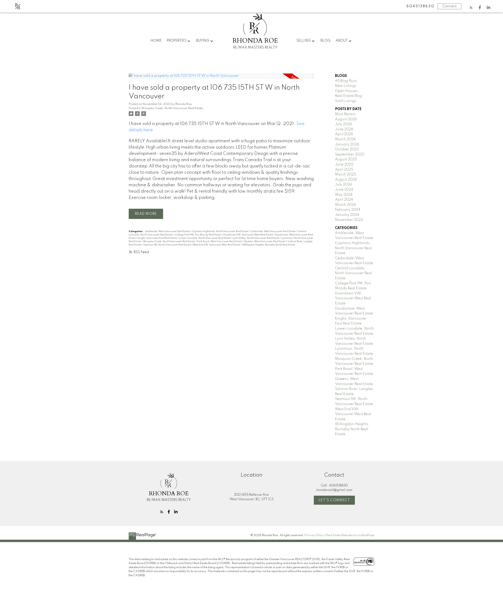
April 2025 (344, 169)
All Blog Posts (346, 81)
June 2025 (344, 164)
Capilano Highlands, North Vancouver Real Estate (220, 231)
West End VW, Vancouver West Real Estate (217, 245)
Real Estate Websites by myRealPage (350, 535)
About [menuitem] (342, 40)
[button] (471, 7)
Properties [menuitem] (176, 40)
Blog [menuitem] (325, 40)
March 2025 (345, 174)
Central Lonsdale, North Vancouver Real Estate (353, 273)
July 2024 (343, 184)
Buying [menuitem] (202, 40)
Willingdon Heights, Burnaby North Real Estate (268, 245)
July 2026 (343, 124)
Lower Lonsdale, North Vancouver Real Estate (205, 238)
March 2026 (345, 139)
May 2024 (343, 195)
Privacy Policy (315, 535)
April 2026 (344, 134)
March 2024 (345, 205)
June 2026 (344, 129)
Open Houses (346, 91)
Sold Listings (345, 101)
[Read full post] (221, 78)
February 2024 (347, 209)
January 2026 (347, 144)
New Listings (345, 86)
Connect (449, 6)
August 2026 (346, 119)
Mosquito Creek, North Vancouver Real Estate (172, 108)
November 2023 (349, 220)
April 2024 (344, 199)
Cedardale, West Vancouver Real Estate (273, 231)
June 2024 (344, 189)
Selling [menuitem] (303, 40)
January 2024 (347, 215)
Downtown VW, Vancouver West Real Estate (248, 235)
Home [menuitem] (156, 40)
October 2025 (347, 149)
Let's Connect (334, 500)
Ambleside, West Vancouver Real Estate (167, 231)
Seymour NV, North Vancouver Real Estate (167, 245)
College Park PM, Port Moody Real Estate (198, 235)
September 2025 (349, 154)
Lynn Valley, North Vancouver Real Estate (256, 238)
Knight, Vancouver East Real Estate (157, 238)
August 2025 (346, 159)
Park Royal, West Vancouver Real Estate (219, 241)
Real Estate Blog (348, 96)
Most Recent (345, 114)
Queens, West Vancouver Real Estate (265, 241)
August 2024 (346, 179)
